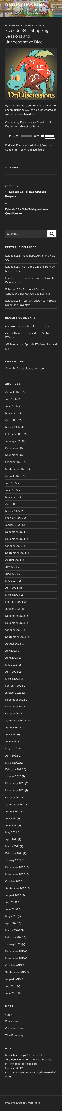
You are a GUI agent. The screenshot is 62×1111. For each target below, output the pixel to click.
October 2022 (13, 713)
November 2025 (15, 455)
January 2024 (13, 608)
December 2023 (15, 615)
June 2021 (11, 825)
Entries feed (12, 1021)
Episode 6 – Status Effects (33, 326)
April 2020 (11, 923)
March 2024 (12, 594)
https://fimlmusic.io (31, 1055)
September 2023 (15, 636)
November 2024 (15, 538)
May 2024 (11, 580)
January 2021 (13, 860)
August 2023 (13, 643)
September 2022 (15, 720)
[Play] (9, 136)
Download (47, 145)
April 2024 (11, 587)
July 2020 (11, 902)
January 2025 (13, 524)
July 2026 (11, 399)
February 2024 (14, 601)
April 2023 (11, 671)
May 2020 (11, 916)
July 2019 (11, 986)
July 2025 (11, 483)
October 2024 (13, 545)
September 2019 (15, 972)
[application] (31, 135)
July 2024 (11, 566)
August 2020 (13, 895)
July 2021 (10, 818)
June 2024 (11, 573)
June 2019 (11, 993)
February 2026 (14, 434)
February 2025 (14, 517)
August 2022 (13, 727)
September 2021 (15, 804)
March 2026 (12, 427)
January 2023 (13, 692)
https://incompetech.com (21, 1063)
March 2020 (12, 930)
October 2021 (13, 797)
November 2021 (15, 790)
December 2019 (15, 951)
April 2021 (11, 839)
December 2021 (15, 783)
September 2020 (15, 888)
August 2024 (13, 559)
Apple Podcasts (28, 149)
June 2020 (11, 909)
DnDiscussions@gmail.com (29, 368)
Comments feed (15, 1028)
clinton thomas (14, 333)
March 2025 (12, 511)
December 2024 (15, 531)
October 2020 (13, 881)
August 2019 (13, 979)
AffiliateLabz (12, 344)
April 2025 (11, 504)
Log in (9, 1014)
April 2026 (11, 420)
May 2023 (11, 664)
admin (40, 25)
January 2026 (13, 441)
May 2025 (11, 497)
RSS (41, 149)
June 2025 (11, 490)
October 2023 (13, 629)
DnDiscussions (25, 5)
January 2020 (13, 944)
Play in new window (28, 145)
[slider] (50, 135)
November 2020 (15, 874)
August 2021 (13, 811)
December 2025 (15, 448)
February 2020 (14, 937)
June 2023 (11, 657)
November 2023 (15, 622)
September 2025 (15, 469)
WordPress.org (14, 1035)
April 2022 (11, 755)
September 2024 (15, 552)
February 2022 (14, 769)
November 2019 (15, 958)
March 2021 (12, 846)
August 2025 (13, 476)
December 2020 (15, 867)
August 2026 (13, 392)
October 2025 (13, 462)
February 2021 (14, 853)
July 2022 (11, 734)
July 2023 (11, 650)
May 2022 (11, 748)
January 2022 (13, 776)
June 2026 (11, 406)
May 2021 (11, 832)
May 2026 (11, 413)
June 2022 (11, 741)
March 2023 (12, 678)
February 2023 (14, 685)
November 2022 (15, 706)
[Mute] (42, 136)
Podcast (16, 167)
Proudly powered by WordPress (22, 1102)
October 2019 (13, 965)
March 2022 (12, 762)
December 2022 (15, 699)
